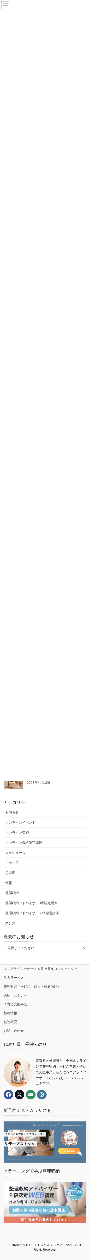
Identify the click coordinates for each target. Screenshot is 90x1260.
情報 (8, 883)
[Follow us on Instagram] (42, 1094)
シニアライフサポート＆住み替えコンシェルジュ (41, 969)
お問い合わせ (14, 1031)
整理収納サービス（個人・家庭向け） (32, 986)
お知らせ (12, 812)
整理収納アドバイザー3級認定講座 (31, 903)
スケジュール (15, 853)
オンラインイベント (20, 822)
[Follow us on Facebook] (8, 1094)
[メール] (31, 1094)
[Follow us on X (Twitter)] (19, 1094)
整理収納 (12, 893)
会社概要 (10, 1022)
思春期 (10, 873)
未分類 (10, 923)
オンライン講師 (17, 832)
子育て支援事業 (15, 1004)
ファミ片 (12, 863)
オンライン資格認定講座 (23, 843)
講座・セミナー (15, 995)
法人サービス (14, 978)
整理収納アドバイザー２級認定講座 (32, 913)
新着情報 (10, 1013)
